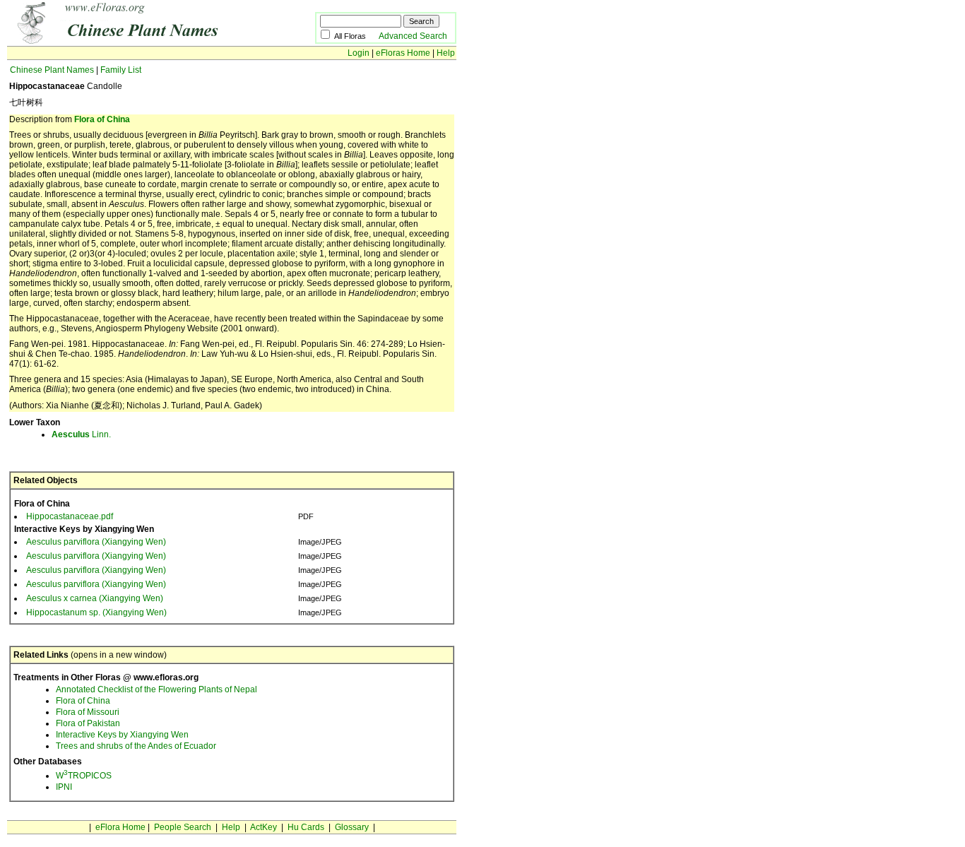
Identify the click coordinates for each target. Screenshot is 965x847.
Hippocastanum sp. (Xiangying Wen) (96, 612)
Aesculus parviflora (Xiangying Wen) (96, 542)
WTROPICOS (84, 776)
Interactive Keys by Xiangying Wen (122, 735)
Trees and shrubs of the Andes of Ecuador (136, 746)
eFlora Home (120, 827)
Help (446, 53)
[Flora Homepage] (139, 41)
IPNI (64, 787)
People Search (182, 827)
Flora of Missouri (87, 712)
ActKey (263, 827)
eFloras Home (403, 53)
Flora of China (102, 119)
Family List (120, 70)
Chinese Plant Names (52, 70)
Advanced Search (413, 36)
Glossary (352, 827)
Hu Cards (306, 827)
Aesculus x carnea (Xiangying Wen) (94, 598)
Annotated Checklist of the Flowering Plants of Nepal (156, 689)
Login (358, 53)
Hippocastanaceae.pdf (69, 516)
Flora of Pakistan (88, 723)
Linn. (81, 434)
